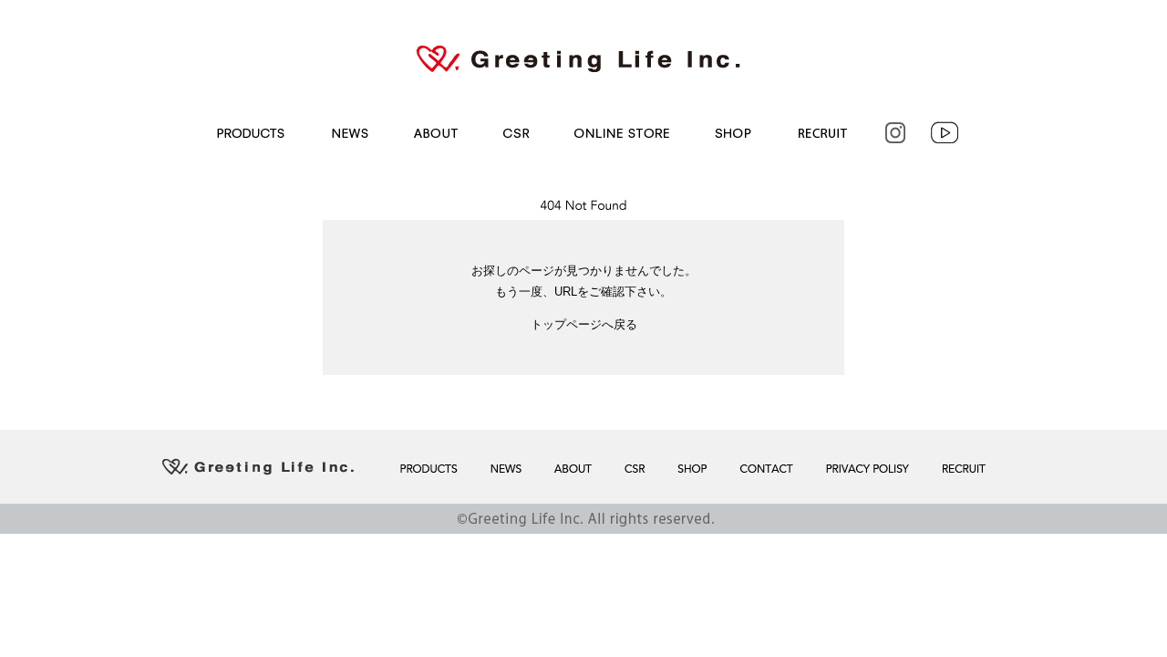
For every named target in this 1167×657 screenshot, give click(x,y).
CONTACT (764, 468)
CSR (515, 133)
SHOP (731, 133)
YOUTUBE (946, 133)
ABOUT (433, 133)
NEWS (345, 133)
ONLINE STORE (620, 133)
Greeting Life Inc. (583, 58)
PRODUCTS (247, 133)
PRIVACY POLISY (866, 468)
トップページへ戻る (584, 324)
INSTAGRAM (893, 133)
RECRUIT (820, 133)
